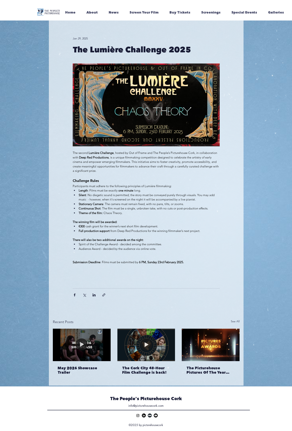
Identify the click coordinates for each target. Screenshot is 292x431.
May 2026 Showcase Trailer (77, 370)
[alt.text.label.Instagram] (138, 415)
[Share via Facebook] (74, 295)
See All (235, 321)
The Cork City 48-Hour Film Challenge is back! (144, 370)
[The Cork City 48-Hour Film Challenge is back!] (146, 345)
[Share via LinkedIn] (94, 295)
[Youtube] (156, 415)
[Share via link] (104, 295)
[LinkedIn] (144, 415)
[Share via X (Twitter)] (84, 295)
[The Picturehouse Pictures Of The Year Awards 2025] (211, 345)
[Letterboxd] (150, 415)
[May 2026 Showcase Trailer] (82, 345)
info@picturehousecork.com (146, 406)
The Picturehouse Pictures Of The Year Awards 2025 (206, 370)
